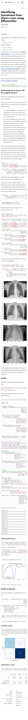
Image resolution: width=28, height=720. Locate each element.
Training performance (7, 42)
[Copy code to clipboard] (26, 84)
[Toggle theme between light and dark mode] (22, 2)
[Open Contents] (8, 34)
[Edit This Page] (24, 8)
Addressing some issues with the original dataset (14, 37)
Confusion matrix (6, 47)
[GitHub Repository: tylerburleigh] (22, 8)
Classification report (7, 49)
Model (3, 40)
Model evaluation (6, 45)
